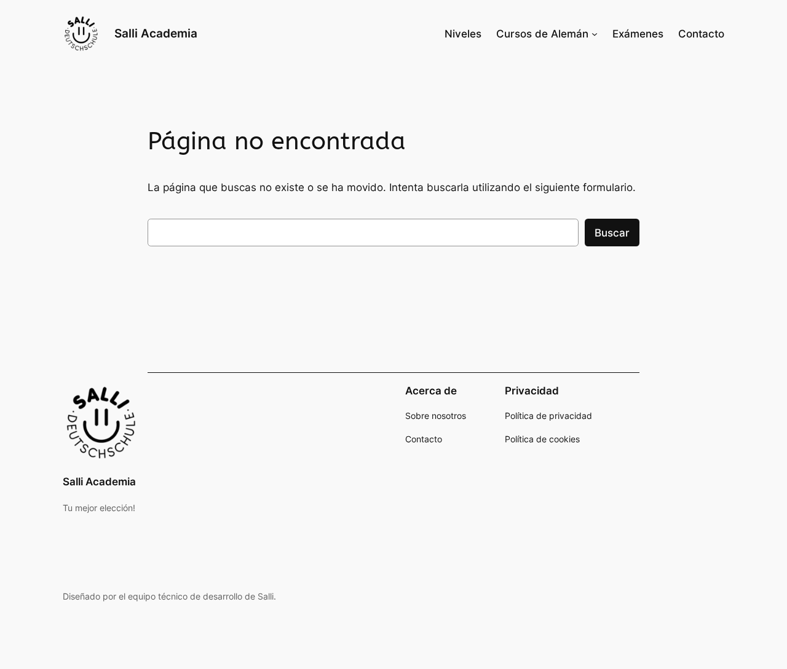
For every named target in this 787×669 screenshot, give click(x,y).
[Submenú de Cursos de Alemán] (594, 34)
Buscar (612, 233)
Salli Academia (155, 33)
